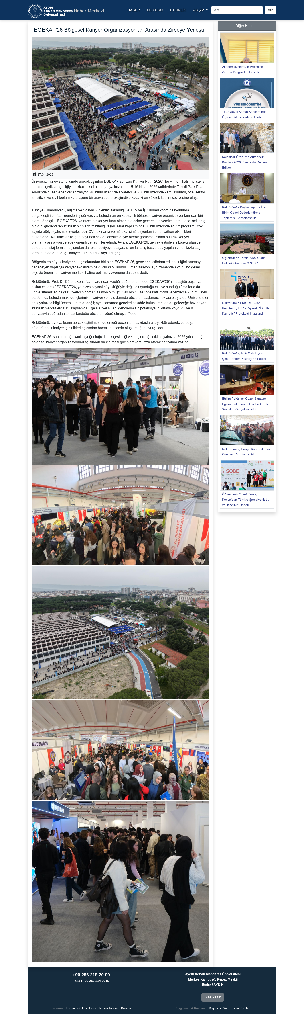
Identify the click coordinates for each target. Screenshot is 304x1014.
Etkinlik (178, 10)
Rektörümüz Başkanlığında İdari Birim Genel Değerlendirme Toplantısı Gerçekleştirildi (244, 212)
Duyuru (155, 10)
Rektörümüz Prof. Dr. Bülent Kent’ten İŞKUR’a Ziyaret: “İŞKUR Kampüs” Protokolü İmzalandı (245, 308)
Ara (270, 10)
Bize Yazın (212, 997)
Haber (133, 10)
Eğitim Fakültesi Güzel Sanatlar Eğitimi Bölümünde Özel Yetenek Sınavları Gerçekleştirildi (245, 404)
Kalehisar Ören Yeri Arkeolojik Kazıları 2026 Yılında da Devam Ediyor (244, 162)
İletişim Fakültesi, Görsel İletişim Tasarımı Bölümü (98, 1008)
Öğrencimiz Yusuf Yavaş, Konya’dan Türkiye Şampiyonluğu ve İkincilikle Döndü (245, 499)
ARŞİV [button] (199, 10)
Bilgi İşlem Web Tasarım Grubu (229, 1008)
